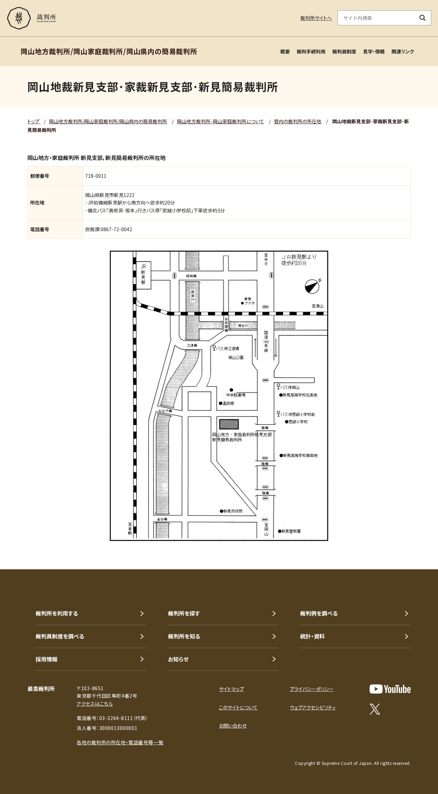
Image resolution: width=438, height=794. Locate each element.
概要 (285, 51)
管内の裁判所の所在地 (297, 121)
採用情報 (46, 659)
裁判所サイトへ (316, 17)
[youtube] (390, 689)
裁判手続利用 (311, 51)
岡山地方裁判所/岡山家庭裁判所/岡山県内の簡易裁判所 (108, 121)
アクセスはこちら (95, 703)
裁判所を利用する (57, 613)
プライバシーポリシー (312, 688)
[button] (413, 545)
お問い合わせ (233, 725)
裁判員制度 (344, 51)
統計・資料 (312, 636)
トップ (33, 121)
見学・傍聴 (374, 51)
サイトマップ (231, 688)
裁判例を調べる (319, 613)
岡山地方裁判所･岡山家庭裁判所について (220, 121)
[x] (375, 709)
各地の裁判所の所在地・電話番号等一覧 (120, 742)
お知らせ (178, 659)
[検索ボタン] (423, 18)
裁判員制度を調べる (60, 636)
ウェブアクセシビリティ (313, 707)
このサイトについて (238, 707)
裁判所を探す (184, 613)
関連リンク (402, 51)
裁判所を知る (184, 636)
